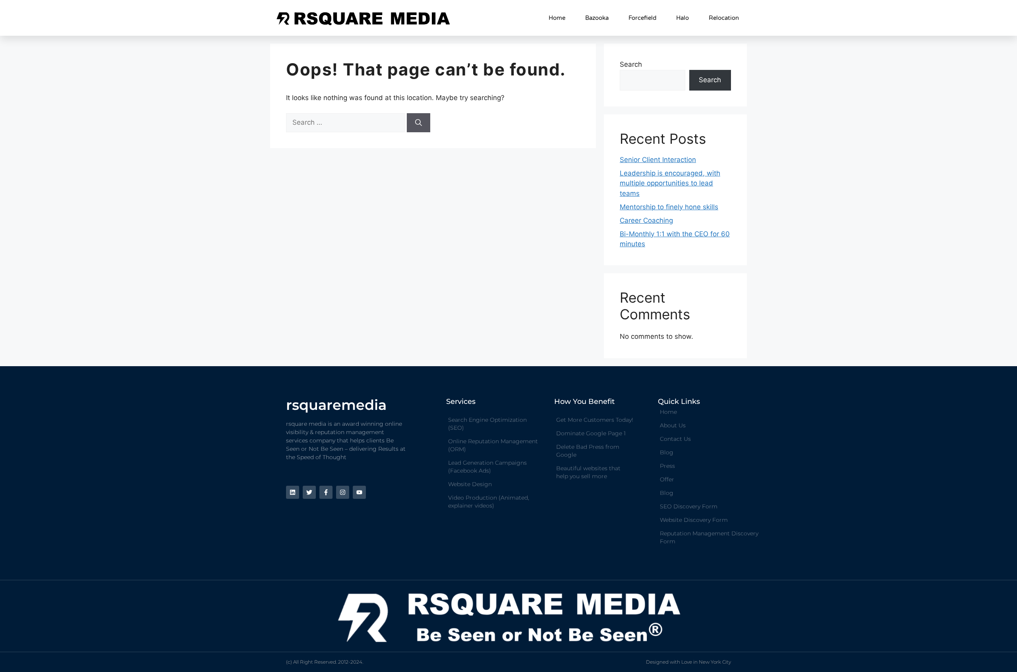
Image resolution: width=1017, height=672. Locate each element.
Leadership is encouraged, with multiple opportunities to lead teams (670, 183)
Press (667, 465)
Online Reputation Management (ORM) (493, 445)
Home (557, 17)
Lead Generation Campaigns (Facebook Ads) (487, 466)
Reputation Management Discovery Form (709, 537)
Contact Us (675, 438)
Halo (682, 17)
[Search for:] (346, 122)
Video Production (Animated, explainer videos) (488, 501)
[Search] (418, 122)
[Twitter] (309, 492)
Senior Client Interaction (658, 160)
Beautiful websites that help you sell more (588, 472)
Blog (666, 452)
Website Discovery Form (694, 519)
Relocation (724, 17)
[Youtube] (359, 492)
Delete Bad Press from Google (587, 450)
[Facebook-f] (326, 492)
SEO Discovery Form (688, 506)
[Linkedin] (292, 492)
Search (631, 64)
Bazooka (597, 17)
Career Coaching (646, 220)
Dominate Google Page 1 (591, 433)
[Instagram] (342, 492)
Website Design (470, 484)
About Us (673, 425)
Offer (667, 479)
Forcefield (642, 17)
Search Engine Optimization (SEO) (487, 423)
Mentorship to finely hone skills (669, 207)
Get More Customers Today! (594, 419)
